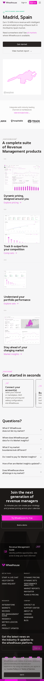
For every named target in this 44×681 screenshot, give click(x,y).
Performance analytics (30, 584)
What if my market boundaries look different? (14, 449)
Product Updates (10, 628)
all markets (32, 32)
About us (28, 611)
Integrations (8, 605)
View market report (22, 51)
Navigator (29, 592)
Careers (28, 614)
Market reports (32, 589)
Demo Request (8, 584)
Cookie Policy (12, 669)
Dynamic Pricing (32, 578)
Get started (22, 44)
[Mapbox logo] (9, 92)
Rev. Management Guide (10, 615)
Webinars (28, 617)
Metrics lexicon (9, 622)
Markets (6, 608)
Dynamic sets (30, 581)
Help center (7, 581)
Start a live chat (10, 578)
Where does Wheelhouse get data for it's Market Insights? (15, 439)
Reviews (6, 611)
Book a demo (22, 525)
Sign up (33, 2)
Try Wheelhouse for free (22, 518)
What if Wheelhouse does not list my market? (13, 429)
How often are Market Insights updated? (21, 464)
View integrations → (22, 113)
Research (6, 619)
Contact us (29, 605)
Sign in (24, 2)
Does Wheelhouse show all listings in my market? (13, 472)
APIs (4, 625)
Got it (22, 675)
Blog (26, 620)
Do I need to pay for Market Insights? (19, 457)
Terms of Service (28, 669)
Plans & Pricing (31, 595)
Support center (31, 608)
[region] (22, 77)
